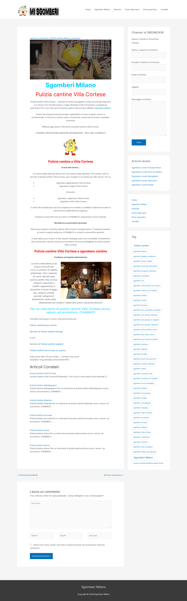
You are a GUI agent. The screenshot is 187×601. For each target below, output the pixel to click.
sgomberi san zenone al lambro (145, 339)
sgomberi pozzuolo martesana (145, 266)
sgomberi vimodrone (141, 437)
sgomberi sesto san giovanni (144, 359)
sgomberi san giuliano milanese (145, 325)
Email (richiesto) (139, 74)
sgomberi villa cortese (142, 432)
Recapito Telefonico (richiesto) (145, 62)
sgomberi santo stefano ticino (145, 329)
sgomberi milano (140, 251)
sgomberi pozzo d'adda (142, 261)
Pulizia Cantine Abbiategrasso (43, 385)
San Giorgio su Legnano (48, 350)
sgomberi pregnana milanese (144, 271)
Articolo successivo (114, 475)
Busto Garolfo (43, 325)
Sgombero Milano (143, 457)
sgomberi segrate (140, 349)
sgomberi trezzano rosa (142, 374)
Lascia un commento (39, 38)
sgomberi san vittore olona (144, 334)
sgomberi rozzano (140, 305)
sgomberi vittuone (140, 442)
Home (88, 9)
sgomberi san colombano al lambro (147, 310)
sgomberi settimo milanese (144, 364)
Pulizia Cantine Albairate (41, 400)
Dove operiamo (150, 9)
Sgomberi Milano (102, 9)
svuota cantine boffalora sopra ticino (148, 463)
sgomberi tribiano (140, 388)
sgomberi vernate (140, 422)
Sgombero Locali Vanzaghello (145, 176)
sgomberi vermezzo (141, 417)
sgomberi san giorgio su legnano (146, 320)
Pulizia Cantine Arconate (41, 415)
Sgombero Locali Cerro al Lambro (147, 172)
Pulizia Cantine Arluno (40, 445)
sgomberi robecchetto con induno (146, 286)
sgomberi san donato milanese (145, 315)
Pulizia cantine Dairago (52, 331)
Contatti (164, 9)
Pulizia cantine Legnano (52, 344)
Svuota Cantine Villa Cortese (43, 373)
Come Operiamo (132, 9)
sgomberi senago (140, 354)
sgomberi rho (138, 281)
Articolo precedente (27, 475)
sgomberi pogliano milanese (144, 256)
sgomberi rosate (139, 300)
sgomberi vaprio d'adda (142, 413)
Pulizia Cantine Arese (39, 430)
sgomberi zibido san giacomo (144, 452)
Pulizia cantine (141, 245)
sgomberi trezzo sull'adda (143, 383)
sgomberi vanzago (140, 408)
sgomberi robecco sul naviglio (145, 290)
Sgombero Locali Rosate (143, 185)
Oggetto (135, 87)
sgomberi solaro (139, 369)
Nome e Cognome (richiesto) (145, 50)
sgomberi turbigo (140, 398)
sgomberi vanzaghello (142, 403)
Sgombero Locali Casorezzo (144, 180)
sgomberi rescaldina (141, 276)
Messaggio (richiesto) (141, 99)
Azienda (117, 9)
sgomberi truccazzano (142, 393)
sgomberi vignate (140, 427)
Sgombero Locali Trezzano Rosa (146, 167)
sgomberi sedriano (140, 344)
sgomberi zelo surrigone (143, 447)
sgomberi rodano (140, 295)
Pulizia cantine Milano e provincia (65, 38)
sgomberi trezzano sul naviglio (145, 378)
